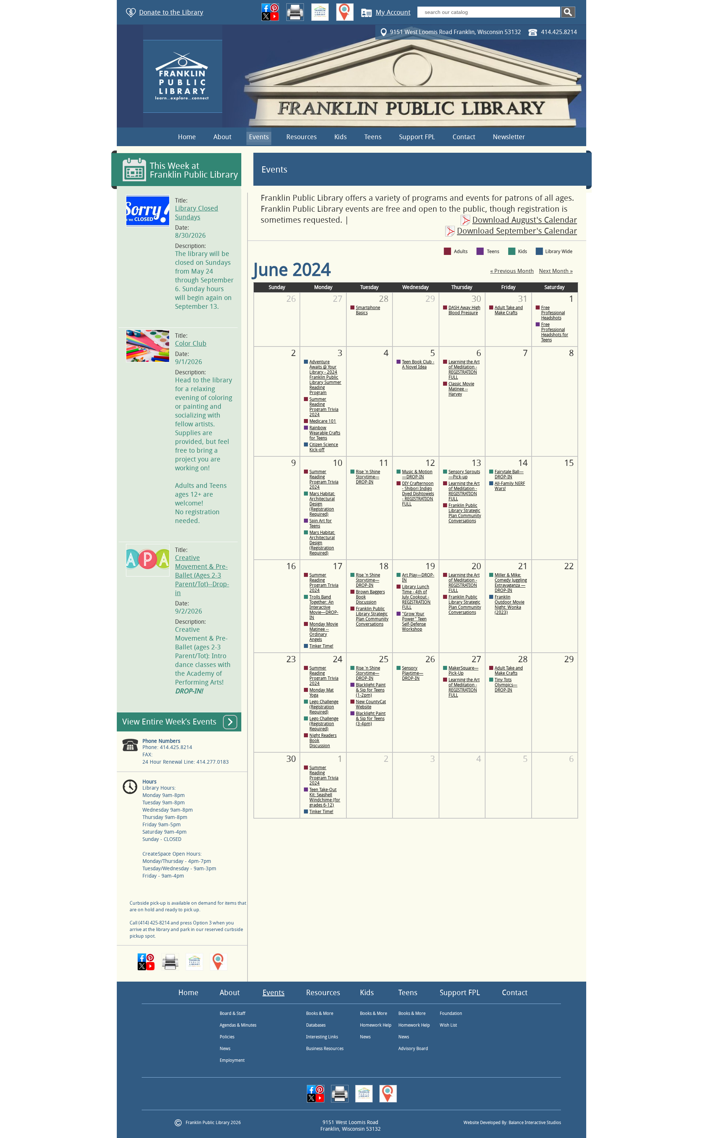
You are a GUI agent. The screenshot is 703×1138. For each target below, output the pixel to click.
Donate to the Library (171, 12)
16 (291, 566)
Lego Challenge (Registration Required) (323, 707)
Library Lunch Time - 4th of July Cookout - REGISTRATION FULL (416, 597)
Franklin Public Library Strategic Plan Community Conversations (465, 513)
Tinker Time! (321, 646)
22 (569, 566)
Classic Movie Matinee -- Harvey (461, 389)
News (225, 1048)
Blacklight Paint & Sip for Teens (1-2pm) (371, 690)
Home (187, 137)
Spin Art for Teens (320, 523)
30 (291, 759)
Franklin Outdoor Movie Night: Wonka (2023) (509, 604)
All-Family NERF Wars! (510, 486)
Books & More (319, 1013)
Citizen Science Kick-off (323, 447)
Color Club (191, 344)
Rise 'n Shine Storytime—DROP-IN (368, 477)
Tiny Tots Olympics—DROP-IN (506, 685)
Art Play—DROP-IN (418, 577)
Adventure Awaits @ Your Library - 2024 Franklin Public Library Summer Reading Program (325, 377)
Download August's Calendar (524, 220)
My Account (393, 12)
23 (291, 659)
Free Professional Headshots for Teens (554, 332)
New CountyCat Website (371, 704)
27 (337, 299)
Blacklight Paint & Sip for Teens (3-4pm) (371, 718)
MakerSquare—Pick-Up (464, 671)
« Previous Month (512, 271)
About (222, 137)
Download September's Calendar (517, 231)
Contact (464, 137)
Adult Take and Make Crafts (509, 310)
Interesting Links (322, 1037)
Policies (227, 1037)
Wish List (448, 1025)
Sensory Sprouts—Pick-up (464, 474)
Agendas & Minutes (238, 1025)
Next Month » (556, 271)
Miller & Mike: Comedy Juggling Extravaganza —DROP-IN (511, 582)
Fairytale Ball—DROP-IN (509, 474)
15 (569, 463)
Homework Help (375, 1025)
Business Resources (324, 1048)
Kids (340, 137)
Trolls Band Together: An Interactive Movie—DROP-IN (323, 607)
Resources (301, 137)
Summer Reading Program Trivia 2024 (323, 407)
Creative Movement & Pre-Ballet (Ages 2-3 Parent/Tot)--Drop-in (202, 575)
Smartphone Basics (368, 310)
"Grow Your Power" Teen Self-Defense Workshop (414, 621)
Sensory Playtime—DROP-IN (412, 673)
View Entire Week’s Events (169, 722)
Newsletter (509, 137)
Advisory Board (413, 1048)
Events (259, 137)
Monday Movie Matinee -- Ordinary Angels (323, 632)
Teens (373, 137)
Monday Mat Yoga (321, 692)
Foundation (451, 1013)
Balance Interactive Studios (535, 1122)
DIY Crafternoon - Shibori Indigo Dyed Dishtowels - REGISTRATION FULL (418, 494)
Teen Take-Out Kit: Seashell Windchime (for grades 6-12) (324, 797)
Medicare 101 (322, 421)
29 (430, 299)
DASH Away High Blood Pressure (464, 310)
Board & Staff (232, 1013)
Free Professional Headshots (553, 312)
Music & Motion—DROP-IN (417, 474)
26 (291, 299)
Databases (316, 1025)
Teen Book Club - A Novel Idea (418, 364)
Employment (232, 1060)
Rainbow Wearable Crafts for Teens (324, 433)
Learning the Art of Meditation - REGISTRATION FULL (464, 369)
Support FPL (417, 137)
